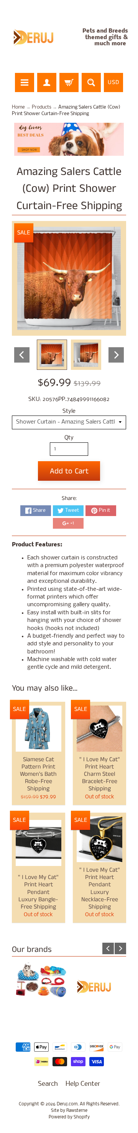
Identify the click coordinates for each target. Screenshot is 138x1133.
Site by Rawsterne (69, 1110)
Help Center (83, 1084)
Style (69, 411)
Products (41, 107)
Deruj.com (67, 1104)
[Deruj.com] (37, 37)
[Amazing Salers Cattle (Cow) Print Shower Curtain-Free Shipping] (52, 355)
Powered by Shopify (69, 1117)
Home (18, 107)
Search (48, 1084)
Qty (69, 438)
